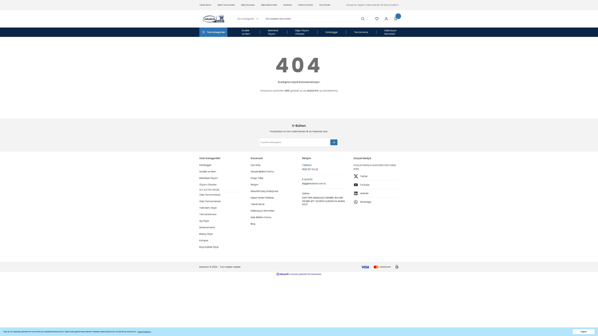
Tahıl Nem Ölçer (208, 207)
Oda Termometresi (209, 194)
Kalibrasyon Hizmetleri (262, 210)
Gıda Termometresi (210, 201)
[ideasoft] (282, 274)
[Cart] (395, 19)
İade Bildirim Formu (261, 217)
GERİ (287, 90)
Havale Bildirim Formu (262, 171)
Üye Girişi (255, 165)
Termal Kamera (207, 214)
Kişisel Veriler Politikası (262, 197)
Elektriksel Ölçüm (208, 178)
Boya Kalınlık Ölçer (209, 247)
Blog (253, 223)
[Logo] (213, 19)
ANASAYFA (312, 90)
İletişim (254, 184)
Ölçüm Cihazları (208, 184)
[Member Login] (386, 19)
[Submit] (333, 142)
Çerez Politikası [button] (144, 331)
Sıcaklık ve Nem (207, 171)
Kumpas (203, 240)
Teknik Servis (257, 204)
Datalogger (205, 165)
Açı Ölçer (204, 220)
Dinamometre (207, 227)
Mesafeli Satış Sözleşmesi (264, 191)
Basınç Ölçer (206, 234)
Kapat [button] (584, 332)
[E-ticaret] (299, 274)
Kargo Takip (257, 178)
